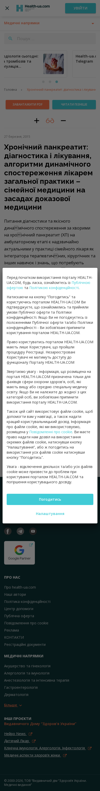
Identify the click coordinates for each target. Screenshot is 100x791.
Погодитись (50, 499)
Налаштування (50, 513)
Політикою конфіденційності (54, 287)
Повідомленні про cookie (50, 431)
